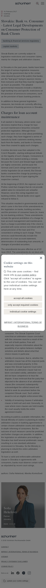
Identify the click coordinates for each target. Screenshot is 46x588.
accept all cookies (23, 298)
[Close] (41, 258)
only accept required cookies (23, 305)
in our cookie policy (25, 275)
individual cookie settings (23, 311)
